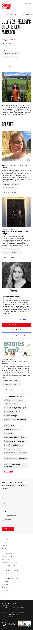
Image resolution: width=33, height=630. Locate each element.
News (6, 512)
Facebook (5, 590)
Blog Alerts (8, 519)
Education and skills (12, 445)
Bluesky (5, 581)
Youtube (5, 593)
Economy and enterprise (14, 441)
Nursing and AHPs (9, 384)
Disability (8, 433)
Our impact (6, 559)
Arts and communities (13, 400)
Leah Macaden (6, 43)
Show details (22, 319)
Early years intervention (14, 437)
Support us (6, 542)
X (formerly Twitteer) (10, 578)
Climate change (10, 416)
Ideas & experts (8, 556)
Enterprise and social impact (15, 453)
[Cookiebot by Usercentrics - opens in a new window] (9, 290)
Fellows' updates (14, 14)
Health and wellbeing (11, 53)
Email (3, 503)
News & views (7, 553)
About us (5, 539)
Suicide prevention (10, 252)
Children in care (10, 412)
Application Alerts (10, 515)
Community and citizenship (15, 420)
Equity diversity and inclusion (12, 465)
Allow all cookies (16, 324)
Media (4, 548)
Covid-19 (8, 425)
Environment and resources (15, 458)
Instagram (6, 587)
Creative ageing (10, 429)
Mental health (8, 57)
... (17, 57)
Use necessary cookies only (16, 335)
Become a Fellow (8, 565)
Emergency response (13, 449)
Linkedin (5, 584)
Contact (5, 545)
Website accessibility (10, 570)
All (3, 14)
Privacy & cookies (9, 573)
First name (5, 488)
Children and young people (15, 408)
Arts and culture (11, 404)
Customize (15, 329)
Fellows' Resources (9, 562)
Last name (5, 496)
